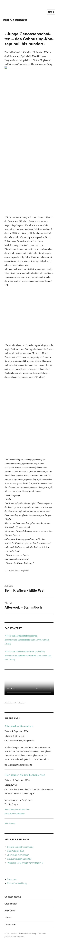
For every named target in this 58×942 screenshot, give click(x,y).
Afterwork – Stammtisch (19, 726)
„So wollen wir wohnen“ (18, 854)
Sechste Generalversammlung (20, 846)
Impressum (12, 879)
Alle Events (10, 823)
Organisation (11, 903)
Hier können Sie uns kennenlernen (25, 775)
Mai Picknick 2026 (15, 850)
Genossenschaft (13, 896)
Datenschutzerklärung (17, 883)
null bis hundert (15, 19)
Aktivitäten (10, 910)
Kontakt (8, 917)
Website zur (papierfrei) (21, 635)
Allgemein (25, 570)
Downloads (10, 924)
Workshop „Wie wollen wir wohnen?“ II (25, 862)
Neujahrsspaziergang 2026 (19, 858)
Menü (51, 12)
